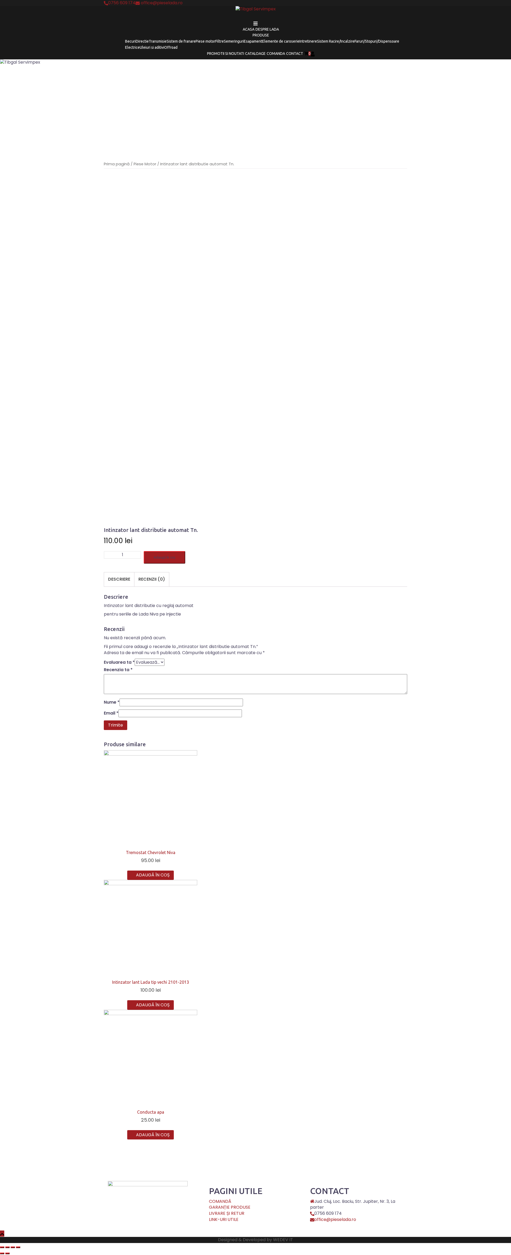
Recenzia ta (118, 670)
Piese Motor (145, 164)
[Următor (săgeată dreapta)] (7, 1253)
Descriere (119, 579)
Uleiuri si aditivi (152, 47)
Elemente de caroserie (280, 41)
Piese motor (205, 41)
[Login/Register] (313, 53)
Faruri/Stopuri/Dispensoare (377, 41)
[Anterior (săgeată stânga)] (2, 1253)
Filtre (219, 41)
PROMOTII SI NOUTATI (225, 53)
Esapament (253, 41)
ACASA (248, 29)
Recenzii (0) (151, 579)
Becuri (130, 41)
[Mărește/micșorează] (18, 1247)
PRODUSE (261, 35)
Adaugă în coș (164, 557)
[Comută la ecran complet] (13, 1247)
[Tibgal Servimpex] (256, 11)
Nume (111, 702)
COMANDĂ (220, 1201)
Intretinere (308, 41)
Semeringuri (234, 41)
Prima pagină (117, 164)
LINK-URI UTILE (223, 1219)
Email (111, 713)
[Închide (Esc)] (2, 1247)
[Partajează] (7, 1247)
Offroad (171, 47)
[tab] (119, 579)
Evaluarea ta (119, 662)
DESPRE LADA (267, 29)
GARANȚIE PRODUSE (229, 1207)
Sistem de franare (181, 41)
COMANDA (276, 53)
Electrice (132, 47)
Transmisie (158, 41)
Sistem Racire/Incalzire (336, 41)
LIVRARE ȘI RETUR (226, 1213)
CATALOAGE (255, 53)
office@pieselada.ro (335, 1219)
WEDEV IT (283, 1240)
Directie (142, 41)
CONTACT (294, 53)
